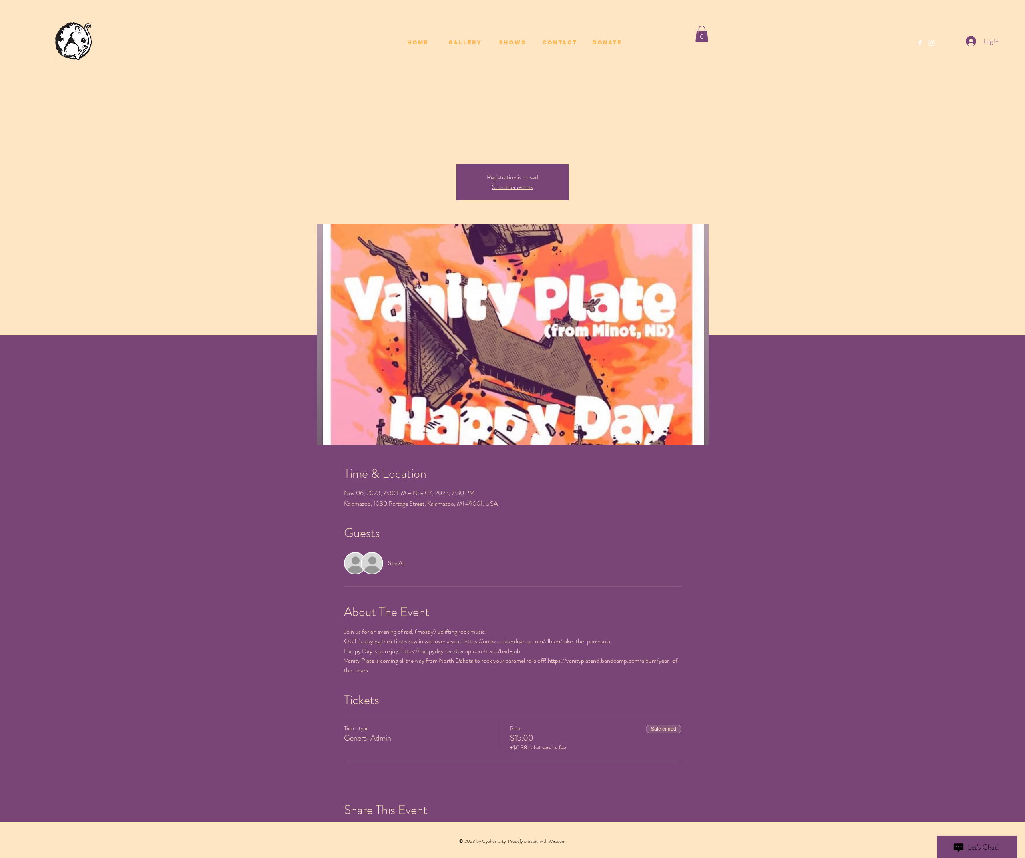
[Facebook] (920, 43)
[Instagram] (931, 43)
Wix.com (557, 841)
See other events (512, 186)
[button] (702, 34)
